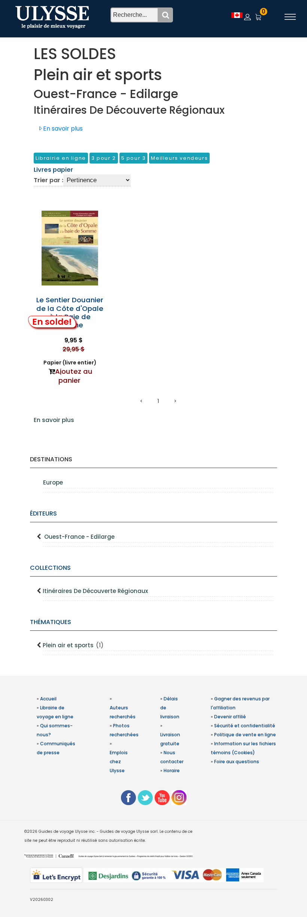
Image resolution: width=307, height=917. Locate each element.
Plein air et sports (73, 645)
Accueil (48, 699)
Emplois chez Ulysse (119, 761)
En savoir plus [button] (62, 128)
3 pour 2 (103, 158)
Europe (53, 482)
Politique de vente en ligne (245, 734)
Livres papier (53, 169)
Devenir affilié (230, 716)
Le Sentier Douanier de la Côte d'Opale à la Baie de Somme (69, 312)
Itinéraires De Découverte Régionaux (95, 591)
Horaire (172, 770)
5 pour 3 (133, 158)
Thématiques (50, 622)
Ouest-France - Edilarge (79, 537)
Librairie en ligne (61, 158)
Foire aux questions (236, 761)
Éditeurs (43, 513)
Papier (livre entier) (70, 362)
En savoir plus (54, 420)
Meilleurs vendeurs (179, 158)
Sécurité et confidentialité (244, 725)
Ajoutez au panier (73, 376)
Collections (50, 567)
